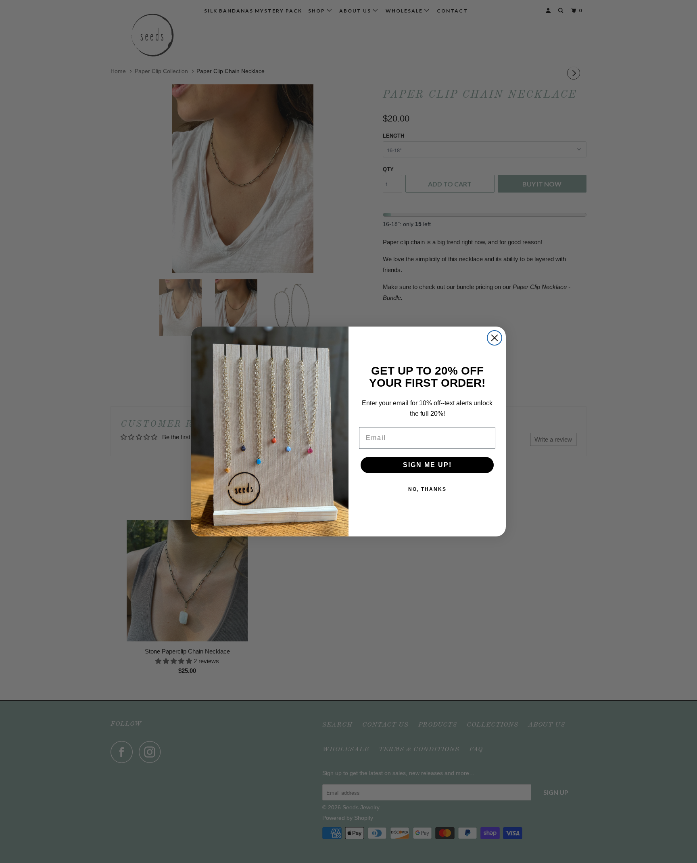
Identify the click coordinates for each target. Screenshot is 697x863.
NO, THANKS (427, 489)
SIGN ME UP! (427, 464)
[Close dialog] (494, 338)
